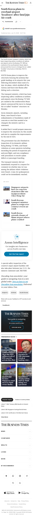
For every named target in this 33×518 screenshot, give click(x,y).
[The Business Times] (15, 3)
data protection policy (16, 507)
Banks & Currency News (22, 399)
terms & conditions (12, 504)
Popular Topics (7, 399)
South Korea (24, 292)
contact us (14, 501)
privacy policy (25, 501)
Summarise (9, 22)
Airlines (13, 292)
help (19, 501)
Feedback (6, 305)
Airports (5, 292)
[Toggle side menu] (2, 2)
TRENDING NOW (8, 337)
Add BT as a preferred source (15, 28)
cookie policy (22, 504)
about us (7, 501)
